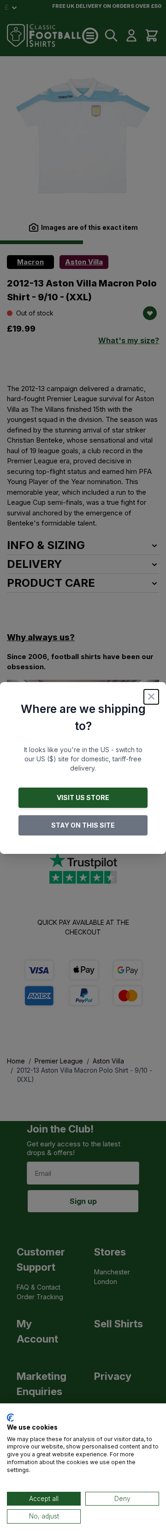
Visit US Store (83, 797)
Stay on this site (83, 825)
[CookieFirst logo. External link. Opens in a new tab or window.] (10, 1417)
